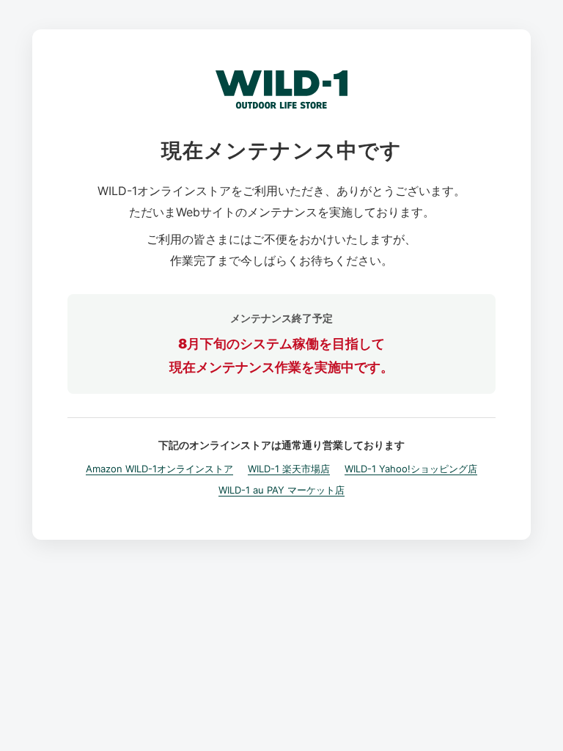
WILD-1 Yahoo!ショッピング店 (411, 469)
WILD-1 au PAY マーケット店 (281, 490)
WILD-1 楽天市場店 (289, 469)
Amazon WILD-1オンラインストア (159, 469)
